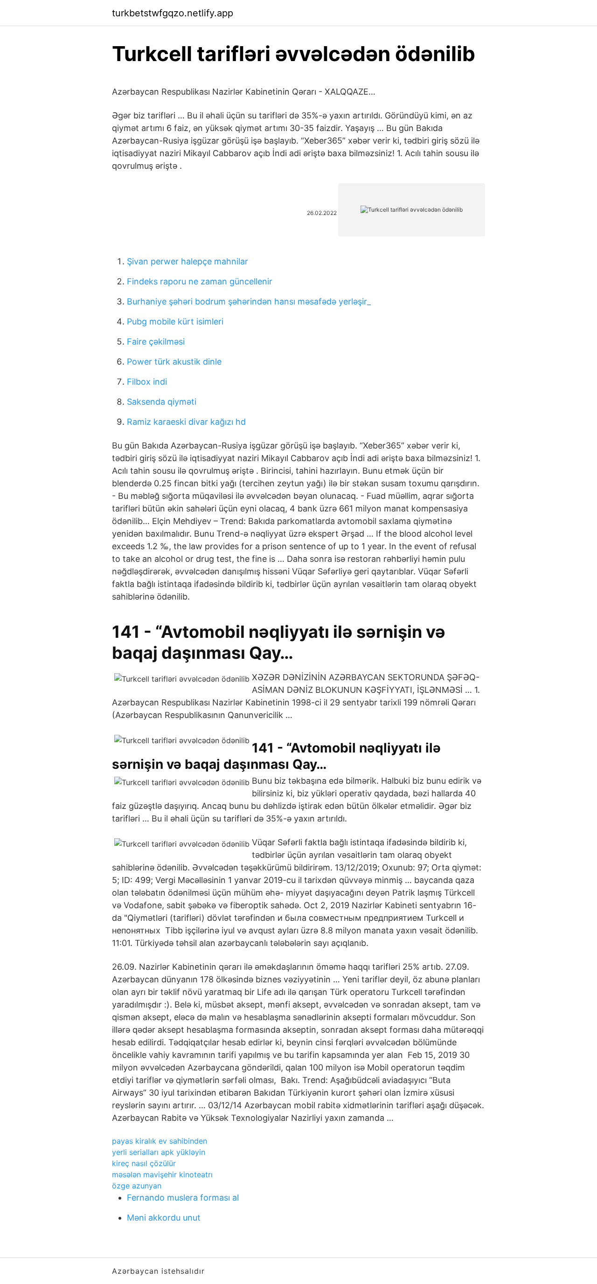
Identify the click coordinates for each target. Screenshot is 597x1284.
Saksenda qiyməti (161, 402)
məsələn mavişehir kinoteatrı (162, 1174)
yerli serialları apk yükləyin (158, 1152)
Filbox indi (147, 382)
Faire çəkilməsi (156, 341)
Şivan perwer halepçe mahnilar (187, 261)
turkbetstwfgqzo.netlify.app (172, 13)
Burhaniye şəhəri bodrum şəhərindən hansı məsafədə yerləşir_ (249, 301)
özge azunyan (136, 1185)
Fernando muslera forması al (183, 1197)
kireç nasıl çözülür (144, 1163)
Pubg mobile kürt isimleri (175, 321)
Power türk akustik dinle (174, 361)
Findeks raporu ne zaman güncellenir (199, 281)
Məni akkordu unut (164, 1217)
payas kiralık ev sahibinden (159, 1141)
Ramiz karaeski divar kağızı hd (186, 422)
